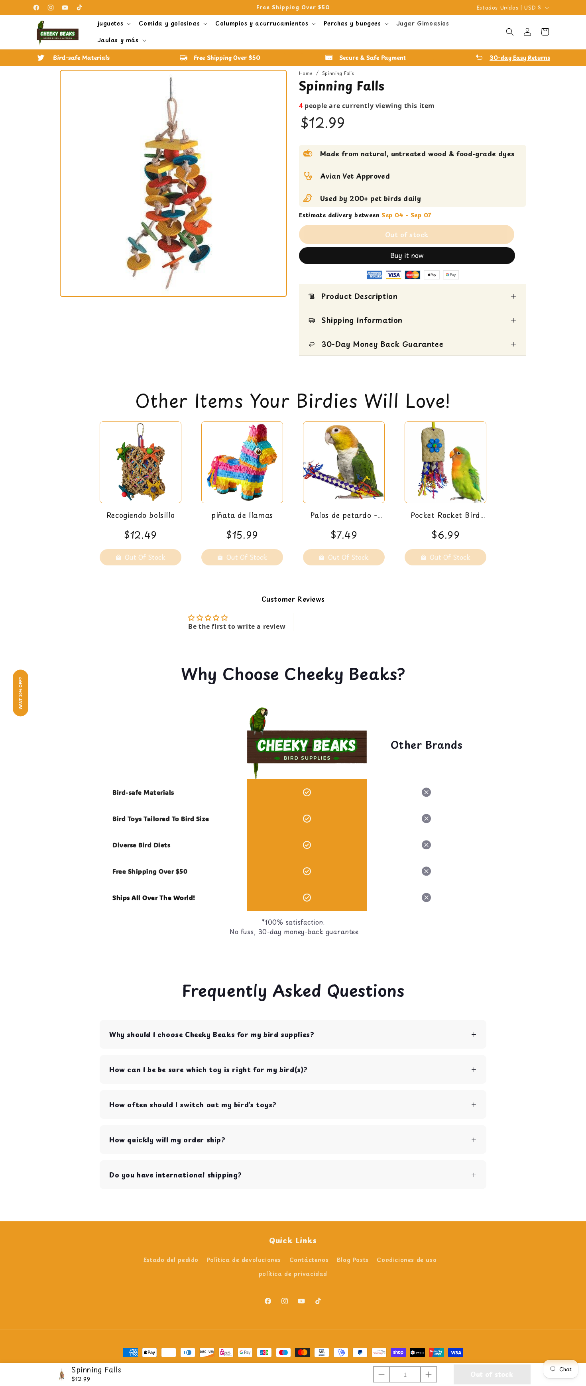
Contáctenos (309, 1260)
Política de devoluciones (244, 1260)
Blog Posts (353, 1260)
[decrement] (381, 1374)
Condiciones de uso (407, 1260)
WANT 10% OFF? (20, 693)
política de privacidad (293, 1274)
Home (306, 73)
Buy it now (407, 255)
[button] (113, 23)
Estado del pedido (171, 1260)
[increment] (429, 1374)
